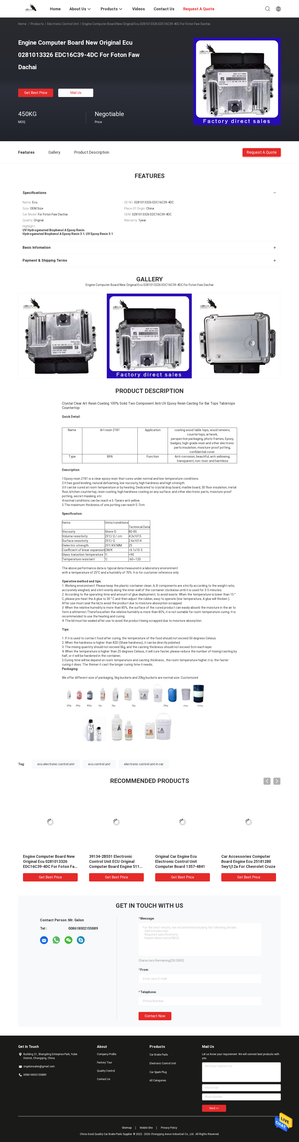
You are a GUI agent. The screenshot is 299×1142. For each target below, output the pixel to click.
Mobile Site (146, 1127)
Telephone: (148, 992)
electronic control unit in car (144, 764)
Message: (147, 918)
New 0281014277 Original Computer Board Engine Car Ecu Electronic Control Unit (180, 861)
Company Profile (106, 1054)
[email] (44, 940)
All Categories (158, 1080)
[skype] (81, 940)
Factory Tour (104, 1062)
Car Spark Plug (158, 1072)
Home (22, 24)
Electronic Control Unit (63, 24)
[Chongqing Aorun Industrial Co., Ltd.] (31, 7)
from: (144, 969)
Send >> (214, 1108)
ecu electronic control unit (55, 764)
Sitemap (127, 1127)
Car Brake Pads (159, 1054)
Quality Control (106, 1070)
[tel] (93, 940)
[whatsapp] (56, 940)
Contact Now (155, 1016)
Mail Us (75, 93)
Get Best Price (35, 93)
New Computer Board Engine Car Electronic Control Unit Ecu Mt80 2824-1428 (49, 861)
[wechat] (68, 940)
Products (37, 24)
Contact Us (103, 1079)
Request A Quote (262, 152)
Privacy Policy (169, 1127)
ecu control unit (99, 764)
